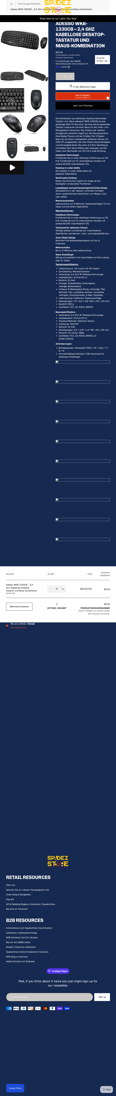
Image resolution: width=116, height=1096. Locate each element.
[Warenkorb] (112, 7)
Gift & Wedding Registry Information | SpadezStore (30, 904)
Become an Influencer (17, 909)
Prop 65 (10, 899)
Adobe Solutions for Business (20, 961)
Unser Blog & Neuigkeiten (18, 894)
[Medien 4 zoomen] (12, 100)
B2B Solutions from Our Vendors (22, 937)
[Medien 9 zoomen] (36, 149)
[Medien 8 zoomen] (12, 149)
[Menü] (3, 7)
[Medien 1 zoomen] (24, 40)
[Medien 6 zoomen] (12, 124)
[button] (83, 96)
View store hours (19, 627)
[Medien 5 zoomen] (36, 100)
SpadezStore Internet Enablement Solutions (27, 951)
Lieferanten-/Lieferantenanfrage (21, 932)
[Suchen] (10, 7)
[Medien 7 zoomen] (36, 124)
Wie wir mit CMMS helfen (18, 942)
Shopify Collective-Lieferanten (21, 947)
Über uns (10, 885)
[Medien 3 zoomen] (36, 76)
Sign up (102, 997)
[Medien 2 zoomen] (12, 76)
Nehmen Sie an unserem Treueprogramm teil (27, 889)
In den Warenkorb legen (84, 86)
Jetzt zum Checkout (83, 105)
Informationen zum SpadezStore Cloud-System (29, 928)
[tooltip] (107, 98)
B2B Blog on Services (17, 956)
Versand (99, 611)
